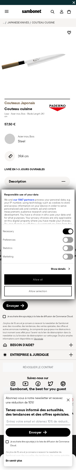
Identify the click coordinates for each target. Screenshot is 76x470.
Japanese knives (18, 22)
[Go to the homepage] (32, 12)
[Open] (51, 12)
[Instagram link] (13, 384)
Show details (58, 268)
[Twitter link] (50, 384)
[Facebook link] (38, 384)
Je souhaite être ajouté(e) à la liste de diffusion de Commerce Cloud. (40, 316)
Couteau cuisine (43, 22)
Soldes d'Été (62, 2)
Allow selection (38, 291)
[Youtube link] (25, 384)
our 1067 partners (23, 200)
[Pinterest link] (63, 384)
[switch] (68, 240)
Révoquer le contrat (38, 367)
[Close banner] (74, 2)
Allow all (38, 279)
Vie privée (38, 338)
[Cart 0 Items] (69, 12)
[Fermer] (68, 400)
